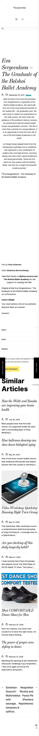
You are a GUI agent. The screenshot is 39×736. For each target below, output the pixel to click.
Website (5, 349)
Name (4, 330)
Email (4, 339)
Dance (28, 95)
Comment (6, 313)
